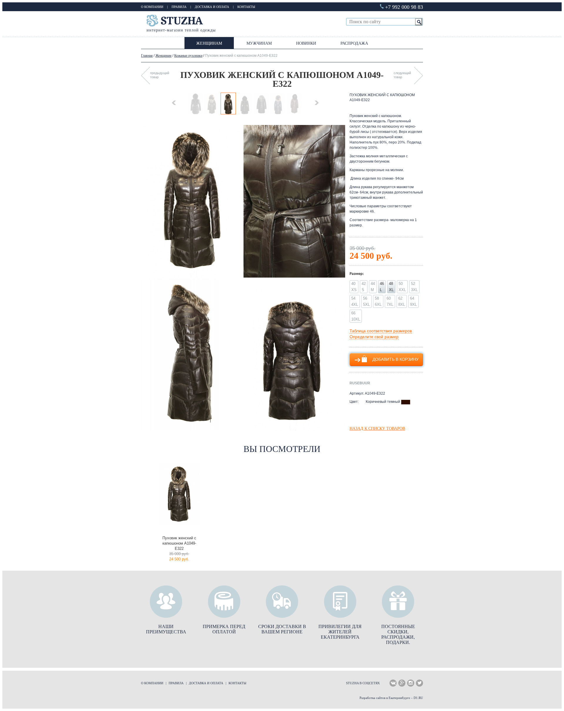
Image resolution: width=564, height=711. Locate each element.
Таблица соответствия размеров (381, 330)
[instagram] (410, 683)
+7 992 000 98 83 (404, 7)
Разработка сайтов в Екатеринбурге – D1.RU (391, 698)
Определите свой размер (374, 336)
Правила (179, 7)
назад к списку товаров (377, 428)
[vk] (393, 683)
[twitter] (419, 683)
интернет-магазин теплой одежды (181, 30)
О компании (152, 7)
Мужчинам (259, 43)
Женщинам (209, 43)
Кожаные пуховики (188, 56)
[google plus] (401, 683)
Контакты (246, 7)
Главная (147, 56)
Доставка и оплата (212, 7)
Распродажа (354, 43)
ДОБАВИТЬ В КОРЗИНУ (395, 359)
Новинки (306, 43)
